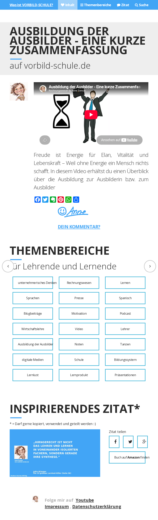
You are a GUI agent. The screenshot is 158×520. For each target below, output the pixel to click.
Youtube (85, 500)
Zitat (124, 5)
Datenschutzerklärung (96, 506)
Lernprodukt (79, 375)
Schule (79, 360)
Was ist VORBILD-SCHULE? (31, 5)
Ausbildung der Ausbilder (35, 344)
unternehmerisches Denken (35, 283)
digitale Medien (32, 360)
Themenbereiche (97, 5)
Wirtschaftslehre (32, 329)
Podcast (125, 313)
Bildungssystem (125, 360)
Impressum (57, 506)
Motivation (79, 313)
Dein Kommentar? (79, 227)
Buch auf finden (129, 457)
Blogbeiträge (33, 313)
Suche (143, 5)
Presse (79, 298)
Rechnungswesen (79, 283)
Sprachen (32, 298)
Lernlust (32, 375)
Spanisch (125, 298)
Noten (79, 344)
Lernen (125, 283)
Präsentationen (125, 375)
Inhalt (69, 5)
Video (79, 329)
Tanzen (125, 344)
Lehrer (125, 329)
